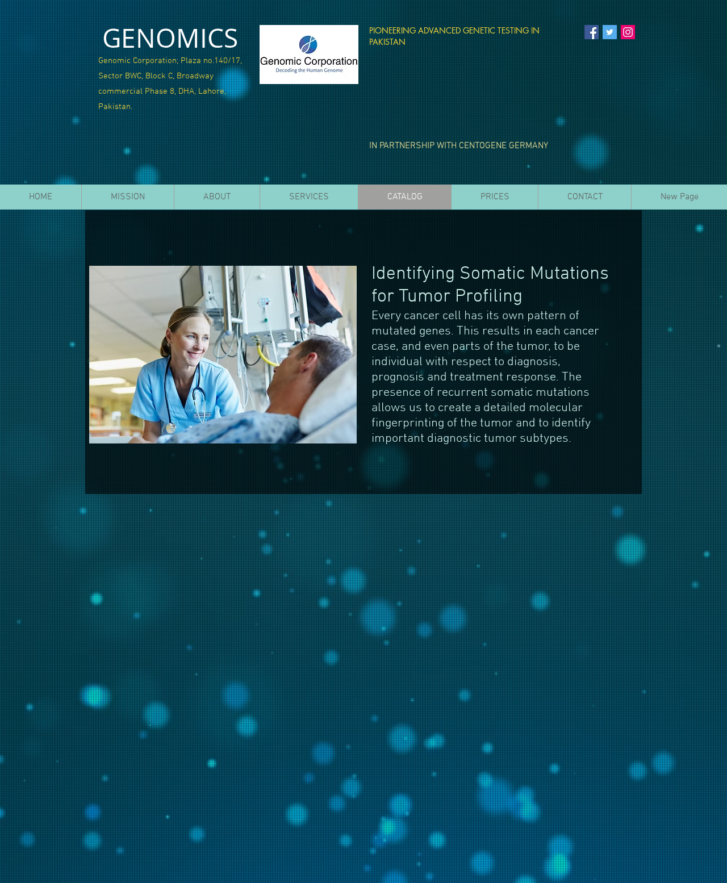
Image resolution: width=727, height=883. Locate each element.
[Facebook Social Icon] (591, 32)
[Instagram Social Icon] (628, 32)
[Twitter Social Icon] (610, 32)
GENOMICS (170, 37)
